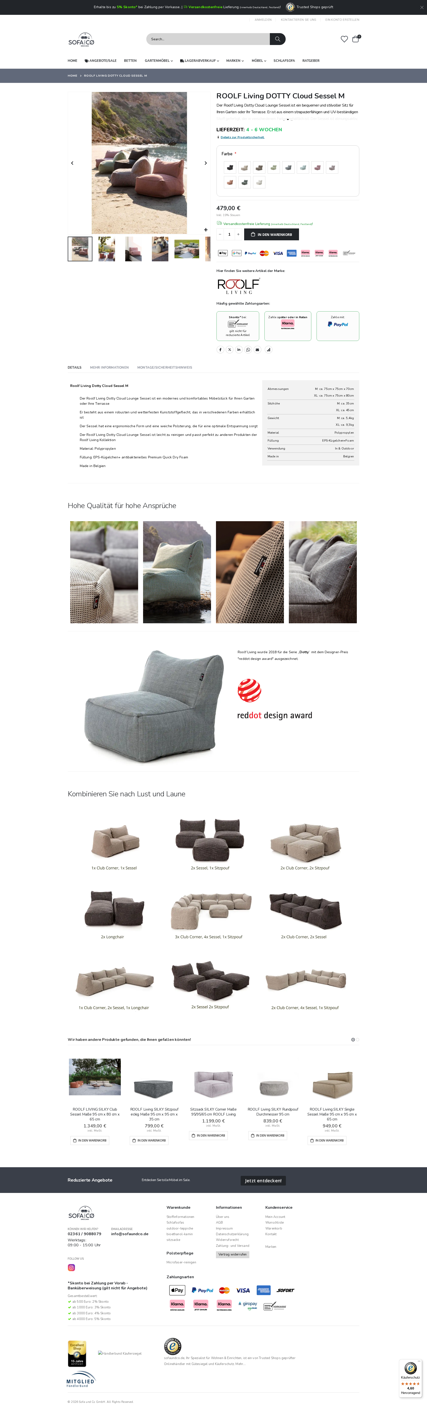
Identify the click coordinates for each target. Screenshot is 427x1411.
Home (72, 76)
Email (257, 350)
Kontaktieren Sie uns (298, 20)
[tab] (75, 368)
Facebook (220, 350)
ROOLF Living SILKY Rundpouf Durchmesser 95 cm (273, 1112)
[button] (206, 230)
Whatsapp (248, 350)
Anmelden (263, 20)
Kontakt (271, 1234)
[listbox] (288, 175)
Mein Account (275, 1217)
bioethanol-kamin (180, 1234)
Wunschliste (274, 1222)
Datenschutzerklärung (232, 1234)
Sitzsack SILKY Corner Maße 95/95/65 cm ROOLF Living (213, 1112)
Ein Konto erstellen (342, 20)
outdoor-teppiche (180, 1228)
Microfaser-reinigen (181, 1262)
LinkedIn (239, 350)
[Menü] (419, 1362)
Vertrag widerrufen (232, 1254)
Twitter (230, 350)
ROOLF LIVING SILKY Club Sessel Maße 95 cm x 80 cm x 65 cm (95, 1114)
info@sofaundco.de (130, 1234)
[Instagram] (71, 1267)
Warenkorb (273, 1228)
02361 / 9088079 (84, 1234)
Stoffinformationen (180, 1217)
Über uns (223, 1217)
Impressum (224, 1228)
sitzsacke (173, 1240)
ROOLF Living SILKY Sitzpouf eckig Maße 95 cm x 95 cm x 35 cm (154, 1114)
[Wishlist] (344, 39)
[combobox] (216, 39)
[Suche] (278, 39)
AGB (219, 1222)
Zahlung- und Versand (232, 1246)
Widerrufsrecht (227, 1240)
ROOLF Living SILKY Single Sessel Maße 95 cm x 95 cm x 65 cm (332, 1114)
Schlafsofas (175, 1222)
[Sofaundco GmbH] (81, 39)
